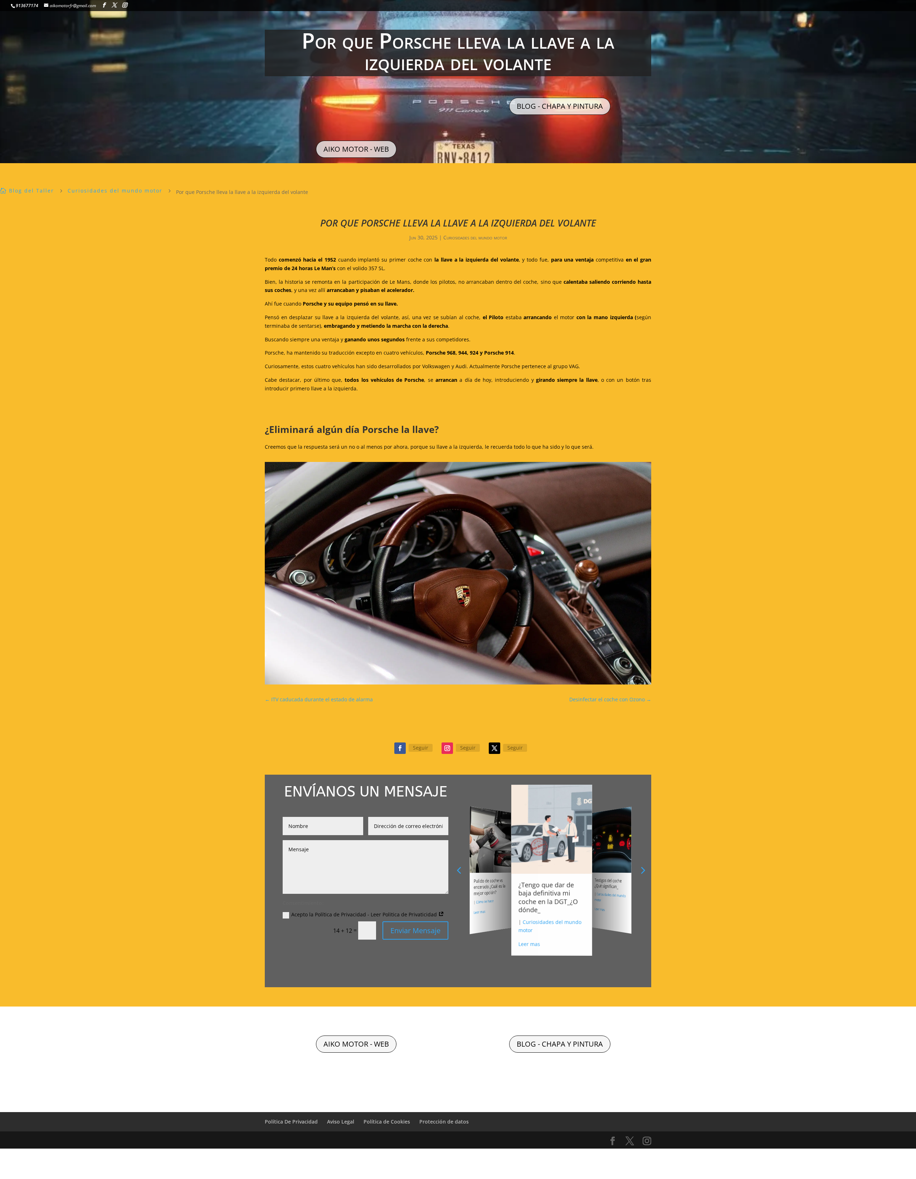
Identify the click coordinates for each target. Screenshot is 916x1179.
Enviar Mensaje (415, 930)
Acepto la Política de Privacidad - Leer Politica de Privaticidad (364, 914)
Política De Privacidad (291, 1121)
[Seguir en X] (494, 748)
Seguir (420, 747)
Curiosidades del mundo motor (475, 237)
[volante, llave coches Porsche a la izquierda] (458, 684)
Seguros (602, 899)
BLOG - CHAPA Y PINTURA (560, 106)
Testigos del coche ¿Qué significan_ (548, 888)
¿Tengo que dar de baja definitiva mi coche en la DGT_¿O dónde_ (490, 890)
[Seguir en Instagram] (447, 748)
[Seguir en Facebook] (400, 748)
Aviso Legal (340, 1121)
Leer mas (480, 924)
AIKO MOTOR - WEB (356, 149)
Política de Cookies (387, 1121)
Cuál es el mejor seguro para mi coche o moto (612, 886)
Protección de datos (444, 1121)
